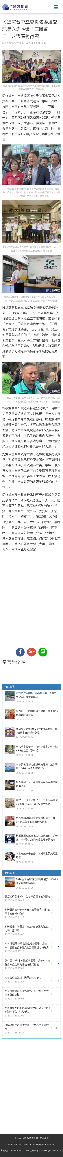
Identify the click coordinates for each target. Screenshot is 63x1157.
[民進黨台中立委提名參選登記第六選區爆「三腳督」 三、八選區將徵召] (20, 652)
